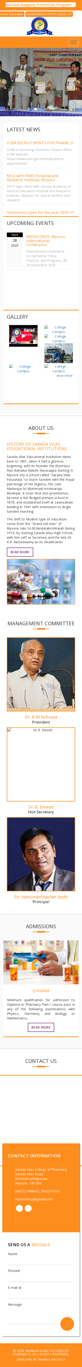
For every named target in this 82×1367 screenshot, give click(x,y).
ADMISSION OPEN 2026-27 (49, 14)
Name (12, 1254)
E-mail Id (14, 1287)
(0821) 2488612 (27, 1191)
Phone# (14, 1271)
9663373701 (50, 1191)
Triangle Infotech (51, 1360)
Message (15, 1304)
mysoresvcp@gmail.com (33, 1199)
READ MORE (20, 552)
